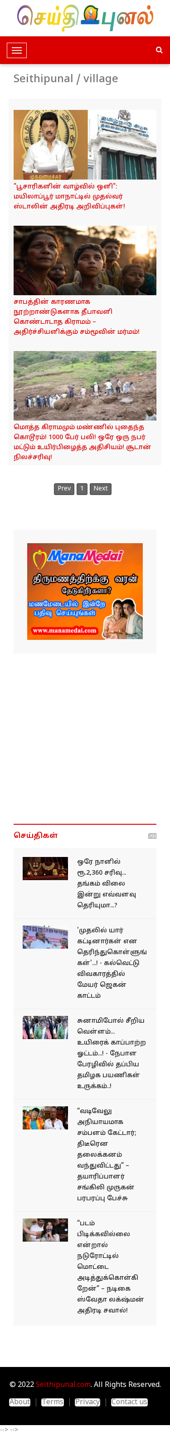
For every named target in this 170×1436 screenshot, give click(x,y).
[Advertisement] (85, 739)
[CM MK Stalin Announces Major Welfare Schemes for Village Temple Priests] (85, 144)
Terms (52, 1402)
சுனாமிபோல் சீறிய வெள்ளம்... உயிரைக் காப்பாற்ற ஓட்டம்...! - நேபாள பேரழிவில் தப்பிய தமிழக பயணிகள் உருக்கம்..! (111, 1053)
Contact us (129, 1402)
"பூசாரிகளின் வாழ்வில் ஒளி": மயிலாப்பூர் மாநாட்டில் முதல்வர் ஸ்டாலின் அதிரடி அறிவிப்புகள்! (69, 197)
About (20, 1402)
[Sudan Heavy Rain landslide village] (85, 386)
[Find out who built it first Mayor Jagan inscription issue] (45, 937)
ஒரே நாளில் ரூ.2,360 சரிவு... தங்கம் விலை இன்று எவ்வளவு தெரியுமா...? (106, 884)
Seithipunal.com (63, 1385)
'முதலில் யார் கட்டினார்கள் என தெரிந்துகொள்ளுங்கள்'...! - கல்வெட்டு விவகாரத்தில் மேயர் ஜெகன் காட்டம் (112, 963)
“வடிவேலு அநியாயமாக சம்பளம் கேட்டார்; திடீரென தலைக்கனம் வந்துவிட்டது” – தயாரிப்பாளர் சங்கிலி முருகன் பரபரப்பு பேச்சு (106, 1155)
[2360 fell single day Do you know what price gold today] (45, 868)
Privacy (87, 1402)
